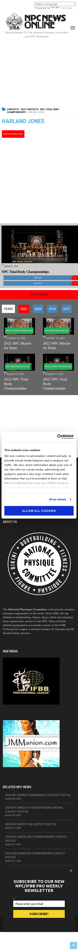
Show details (57, 499)
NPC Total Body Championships (25, 272)
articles (55, 278)
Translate (66, 8)
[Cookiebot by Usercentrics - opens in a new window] (57, 436)
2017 (66, 309)
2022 (23, 309)
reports (55, 283)
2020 (38, 309)
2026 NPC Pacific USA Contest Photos (30, 824)
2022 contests (30, 109)
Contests (13, 109)
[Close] (71, 870)
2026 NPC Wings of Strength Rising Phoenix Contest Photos (34, 809)
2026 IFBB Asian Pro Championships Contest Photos (35, 855)
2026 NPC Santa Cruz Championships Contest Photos (36, 838)
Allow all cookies (39, 510)
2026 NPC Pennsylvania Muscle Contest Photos (38, 795)
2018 (52, 309)
